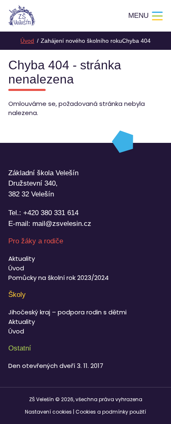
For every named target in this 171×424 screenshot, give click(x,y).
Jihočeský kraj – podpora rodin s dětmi (67, 312)
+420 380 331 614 (50, 213)
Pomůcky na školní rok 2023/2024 (58, 277)
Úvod (16, 268)
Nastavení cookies (48, 411)
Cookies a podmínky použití (111, 411)
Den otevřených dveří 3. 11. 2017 (55, 365)
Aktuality (21, 258)
